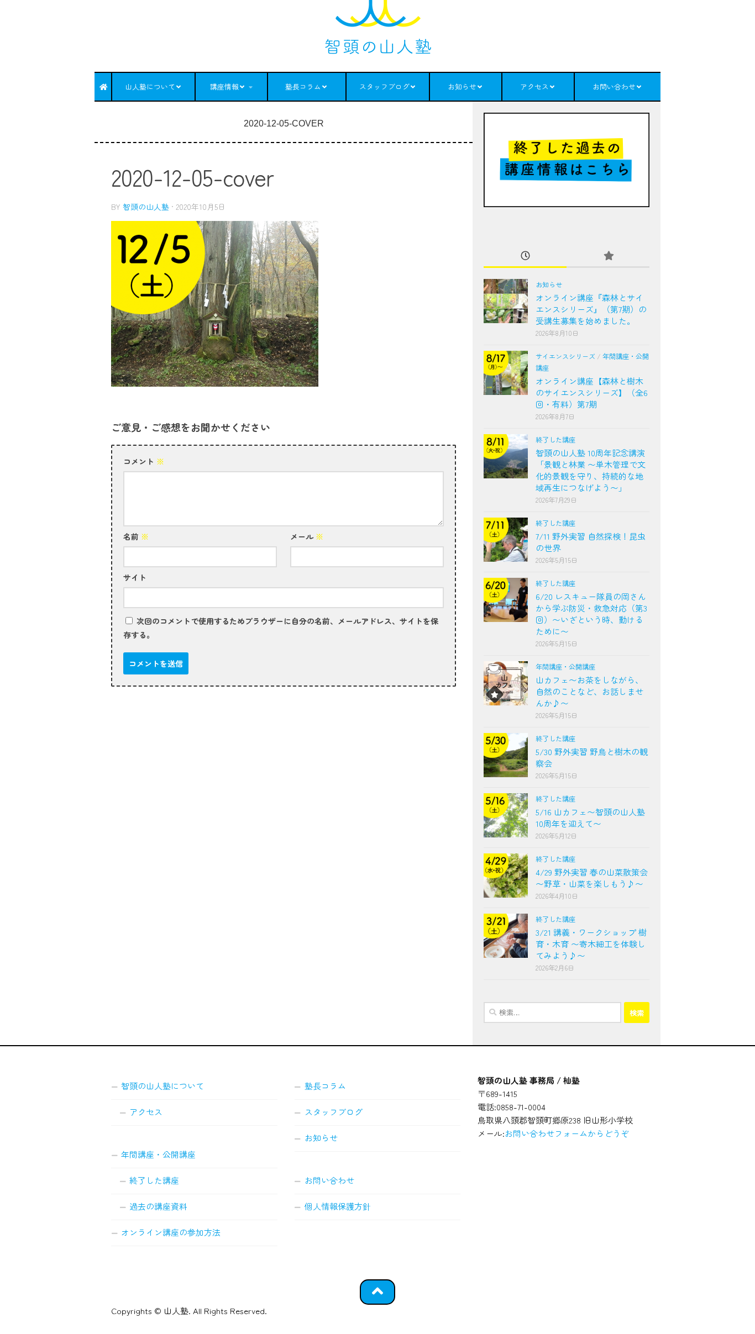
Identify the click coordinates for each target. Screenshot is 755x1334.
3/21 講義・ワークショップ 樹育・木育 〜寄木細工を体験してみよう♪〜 (591, 943)
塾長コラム (303, 86)
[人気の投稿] (608, 256)
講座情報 (224, 86)
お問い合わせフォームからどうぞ (567, 1133)
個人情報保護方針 (338, 1206)
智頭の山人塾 (146, 206)
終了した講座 (555, 440)
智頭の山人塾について (162, 1086)
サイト (134, 577)
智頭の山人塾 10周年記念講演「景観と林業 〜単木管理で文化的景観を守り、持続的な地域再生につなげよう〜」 (591, 470)
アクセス (534, 86)
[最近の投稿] (525, 256)
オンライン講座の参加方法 (171, 1232)
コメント (143, 461)
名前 (136, 536)
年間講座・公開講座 (565, 667)
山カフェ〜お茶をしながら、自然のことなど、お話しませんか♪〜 (589, 691)
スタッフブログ (384, 86)
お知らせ (462, 86)
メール (306, 536)
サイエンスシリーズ (565, 356)
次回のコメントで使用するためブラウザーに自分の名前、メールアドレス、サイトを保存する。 (280, 627)
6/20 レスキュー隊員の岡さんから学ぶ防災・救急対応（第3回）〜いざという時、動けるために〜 (591, 613)
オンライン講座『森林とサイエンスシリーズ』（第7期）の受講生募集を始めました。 (591, 309)
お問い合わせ (614, 86)
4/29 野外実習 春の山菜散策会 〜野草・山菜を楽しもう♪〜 (592, 877)
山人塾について (150, 86)
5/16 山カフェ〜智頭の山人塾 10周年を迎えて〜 (590, 817)
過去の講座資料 (158, 1206)
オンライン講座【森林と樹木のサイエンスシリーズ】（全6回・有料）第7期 (592, 392)
